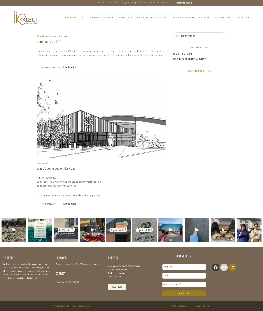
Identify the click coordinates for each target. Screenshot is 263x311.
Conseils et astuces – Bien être (52, 36)
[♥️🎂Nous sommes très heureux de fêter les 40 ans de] (170, 230)
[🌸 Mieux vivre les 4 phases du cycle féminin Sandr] (249, 230)
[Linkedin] (232, 267)
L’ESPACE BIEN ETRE (183, 17)
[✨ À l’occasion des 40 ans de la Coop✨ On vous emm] (144, 230)
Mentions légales (179, 306)
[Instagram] (224, 267)
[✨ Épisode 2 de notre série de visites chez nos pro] (118, 230)
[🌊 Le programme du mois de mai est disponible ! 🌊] (40, 230)
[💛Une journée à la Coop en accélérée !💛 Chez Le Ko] (197, 230)
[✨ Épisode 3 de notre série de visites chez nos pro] (66, 230)
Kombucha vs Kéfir (50, 42)
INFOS (217, 17)
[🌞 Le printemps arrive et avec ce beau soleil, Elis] (223, 230)
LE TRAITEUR (125, 17)
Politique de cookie (200, 306)
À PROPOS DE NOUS (99, 17)
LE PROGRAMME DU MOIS (151, 17)
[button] (100, 17)
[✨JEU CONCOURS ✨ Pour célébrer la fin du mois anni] (92, 230)
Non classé (42, 163)
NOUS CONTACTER (238, 17)
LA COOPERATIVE (73, 17)
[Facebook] (215, 267)
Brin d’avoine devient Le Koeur (57, 168)
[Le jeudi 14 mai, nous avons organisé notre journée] (14, 230)
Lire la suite (69, 67)
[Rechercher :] (199, 36)
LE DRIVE (204, 17)
